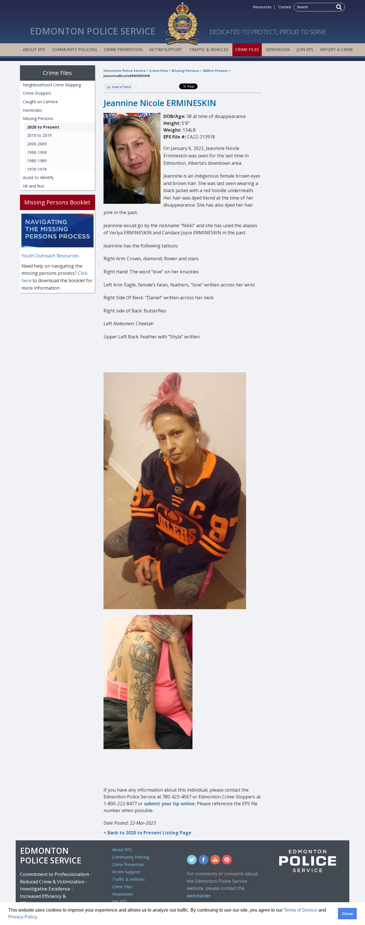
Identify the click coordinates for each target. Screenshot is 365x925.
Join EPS (305, 49)
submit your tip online (169, 803)
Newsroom (278, 49)
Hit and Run (33, 186)
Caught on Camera (40, 101)
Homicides (32, 110)
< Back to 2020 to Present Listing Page (147, 833)
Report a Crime (336, 49)
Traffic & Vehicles (208, 49)
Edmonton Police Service (124, 70)
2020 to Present (215, 70)
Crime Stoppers (37, 93)
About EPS (34, 49)
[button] (40, 917)
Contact (284, 6)
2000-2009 (37, 144)
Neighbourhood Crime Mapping (52, 85)
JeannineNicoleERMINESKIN (127, 76)
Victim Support (165, 49)
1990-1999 (37, 152)
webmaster (199, 896)
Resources (262, 6)
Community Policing (74, 49)
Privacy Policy (22, 916)
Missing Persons (185, 70)
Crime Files (247, 49)
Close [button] (347, 913)
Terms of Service (300, 910)
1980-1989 (37, 160)
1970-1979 (37, 169)
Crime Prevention (123, 49)
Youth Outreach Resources (50, 256)
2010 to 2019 (39, 135)
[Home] (182, 22)
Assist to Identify (38, 177)
